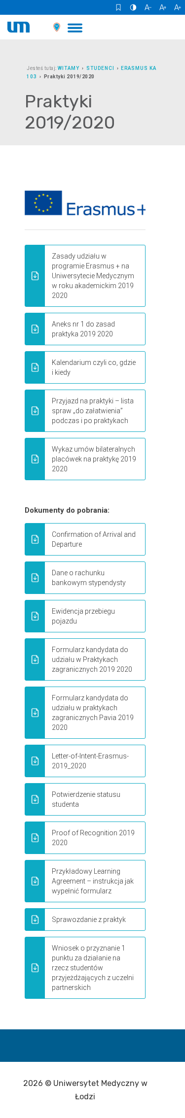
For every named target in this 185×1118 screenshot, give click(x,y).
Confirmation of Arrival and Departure (94, 539)
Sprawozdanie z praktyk (89, 919)
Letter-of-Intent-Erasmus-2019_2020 (90, 761)
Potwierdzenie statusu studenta (86, 799)
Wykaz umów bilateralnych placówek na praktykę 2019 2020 (94, 459)
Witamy (68, 68)
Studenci (100, 68)
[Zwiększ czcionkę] (177, 7)
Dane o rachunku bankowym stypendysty (89, 578)
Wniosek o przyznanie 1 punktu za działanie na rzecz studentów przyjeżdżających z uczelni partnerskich (93, 967)
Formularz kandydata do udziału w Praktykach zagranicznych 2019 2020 (92, 659)
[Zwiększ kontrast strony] (133, 7)
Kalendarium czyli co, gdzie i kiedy (94, 367)
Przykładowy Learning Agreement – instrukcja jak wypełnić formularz (93, 881)
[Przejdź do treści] (118, 7)
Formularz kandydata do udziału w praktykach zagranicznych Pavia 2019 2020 (93, 712)
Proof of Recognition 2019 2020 (93, 838)
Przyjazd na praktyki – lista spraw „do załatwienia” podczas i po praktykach (93, 411)
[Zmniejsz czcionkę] (148, 7)
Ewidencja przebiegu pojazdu (83, 616)
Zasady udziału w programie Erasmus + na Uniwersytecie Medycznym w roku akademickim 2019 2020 (93, 275)
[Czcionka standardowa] (162, 7)
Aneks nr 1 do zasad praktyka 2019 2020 (83, 329)
